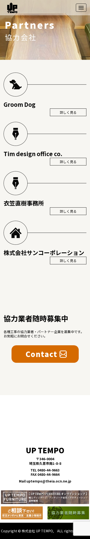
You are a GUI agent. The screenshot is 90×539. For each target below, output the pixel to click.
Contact (41, 354)
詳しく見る (68, 112)
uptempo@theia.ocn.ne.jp (48, 481)
